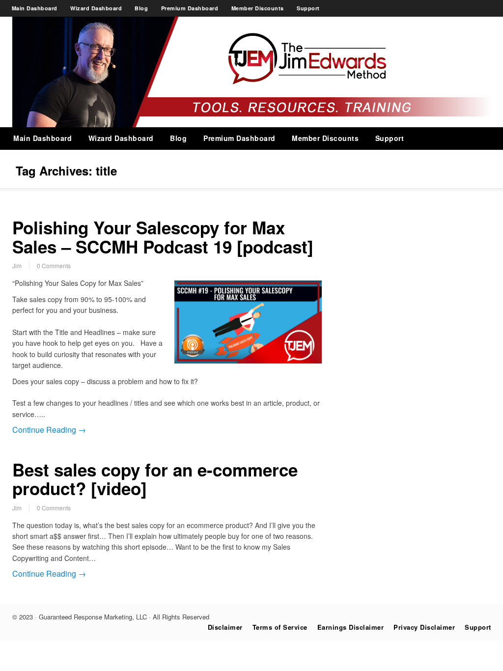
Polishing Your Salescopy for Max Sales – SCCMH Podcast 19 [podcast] (162, 237)
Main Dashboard (34, 8)
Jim (17, 265)
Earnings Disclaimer (350, 627)
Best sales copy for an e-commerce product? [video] (155, 479)
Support (308, 8)
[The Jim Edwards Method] (251, 124)
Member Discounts (257, 8)
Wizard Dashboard (96, 8)
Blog (141, 8)
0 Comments (54, 265)
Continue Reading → (49, 429)
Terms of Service (279, 627)
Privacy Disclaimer (424, 627)
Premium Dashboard (190, 8)
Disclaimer (225, 627)
